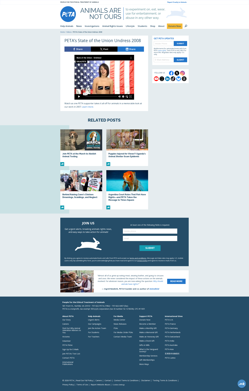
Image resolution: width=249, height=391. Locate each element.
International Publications (67, 363)
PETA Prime (67, 345)
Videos (68, 32)
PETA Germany (171, 328)
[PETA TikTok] (173, 78)
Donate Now (144, 320)
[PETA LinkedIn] (167, 78)
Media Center (119, 320)
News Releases (120, 324)
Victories (66, 336)
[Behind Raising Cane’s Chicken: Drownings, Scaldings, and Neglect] (81, 190)
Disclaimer (145, 380)
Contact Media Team (123, 336)
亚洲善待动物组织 (172, 353)
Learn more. (88, 106)
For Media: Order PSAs (123, 332)
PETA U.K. (169, 320)
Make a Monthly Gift (148, 328)
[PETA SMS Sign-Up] (162, 78)
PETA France (170, 324)
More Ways (144, 364)
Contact (108, 380)
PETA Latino (170, 358)
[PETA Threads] (184, 78)
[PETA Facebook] (171, 73)
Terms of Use (82, 384)
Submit (180, 43)
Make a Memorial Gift (148, 332)
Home (62, 32)
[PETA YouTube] (156, 78)
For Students (93, 332)
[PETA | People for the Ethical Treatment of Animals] (68, 14)
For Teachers (93, 336)
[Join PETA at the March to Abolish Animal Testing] (81, 147)
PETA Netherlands (173, 332)
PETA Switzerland (172, 336)
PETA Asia (169, 349)
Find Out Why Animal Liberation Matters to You (71, 330)
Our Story (66, 320)
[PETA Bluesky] (178, 78)
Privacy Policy (68, 384)
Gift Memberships (147, 360)
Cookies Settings (119, 385)
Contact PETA (68, 358)
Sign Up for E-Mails (70, 349)
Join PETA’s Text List (71, 353)
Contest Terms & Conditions (126, 380)
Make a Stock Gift (146, 341)
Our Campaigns (94, 324)
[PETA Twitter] (177, 73)
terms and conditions (138, 258)
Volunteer (66, 341)
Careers (65, 324)
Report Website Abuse (100, 384)
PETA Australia (171, 345)
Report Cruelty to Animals (177, 2)
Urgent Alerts (93, 320)
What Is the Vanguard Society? (148, 350)
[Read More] (124, 281)
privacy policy (142, 260)
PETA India (169, 341)
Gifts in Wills (144, 345)
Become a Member (147, 324)
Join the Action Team (97, 328)
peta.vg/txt (162, 50)
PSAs (116, 328)
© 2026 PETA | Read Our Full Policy (77, 380)
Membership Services (148, 355)
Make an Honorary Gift (149, 336)
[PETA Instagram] (182, 73)
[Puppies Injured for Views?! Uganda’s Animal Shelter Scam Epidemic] (127, 147)
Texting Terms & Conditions (165, 380)
